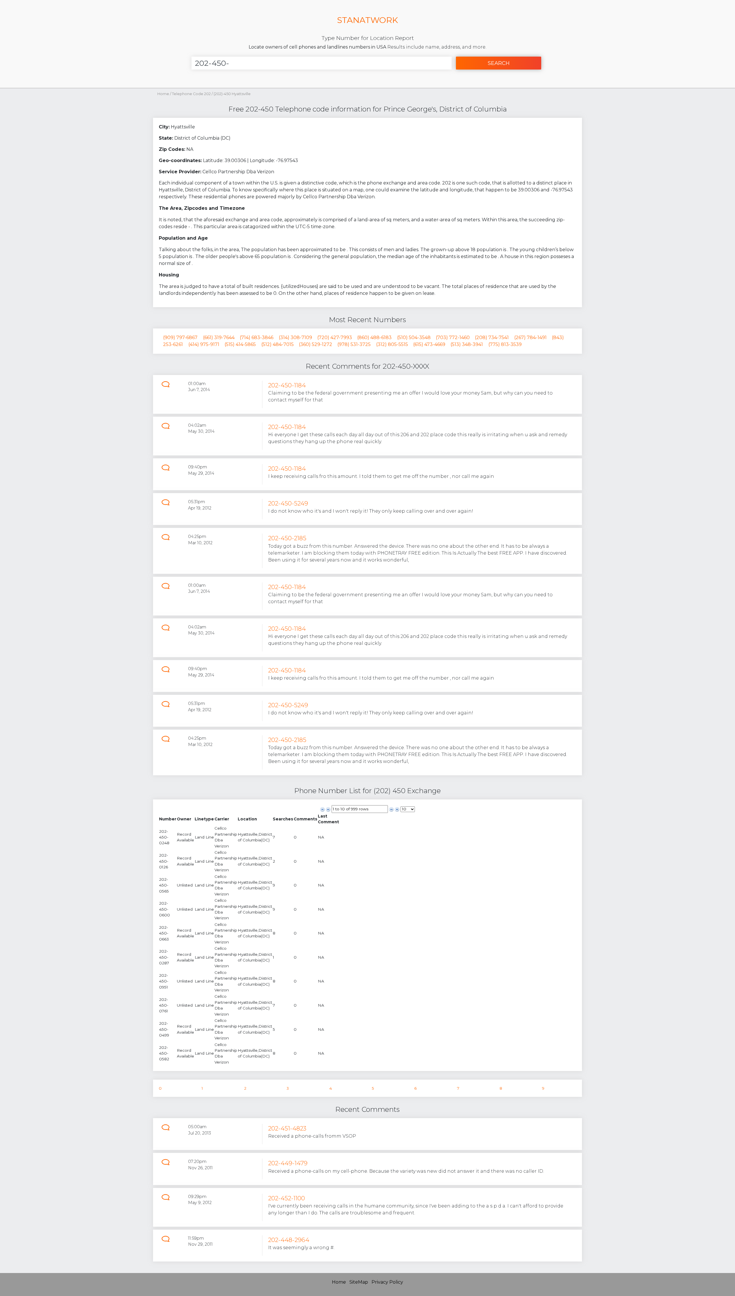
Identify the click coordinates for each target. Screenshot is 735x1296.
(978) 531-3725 (354, 344)
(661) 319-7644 (219, 337)
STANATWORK (367, 20)
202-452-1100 (286, 1198)
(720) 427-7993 (334, 337)
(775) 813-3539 (505, 344)
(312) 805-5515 (392, 344)
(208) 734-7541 (492, 337)
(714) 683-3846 (256, 337)
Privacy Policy (387, 1282)
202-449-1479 (287, 1163)
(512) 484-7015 (277, 344)
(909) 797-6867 (180, 337)
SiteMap (358, 1282)
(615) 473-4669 (429, 344)
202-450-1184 (287, 385)
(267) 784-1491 (530, 337)
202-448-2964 (288, 1239)
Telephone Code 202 (192, 94)
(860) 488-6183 (374, 337)
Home (163, 94)
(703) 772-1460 (453, 337)
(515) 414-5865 (240, 344)
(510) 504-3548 (414, 337)
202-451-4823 (287, 1128)
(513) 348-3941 (466, 344)
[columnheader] (168, 819)
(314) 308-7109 (295, 337)
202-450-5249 (288, 503)
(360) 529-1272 (315, 344)
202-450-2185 (287, 538)
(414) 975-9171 (203, 344)
